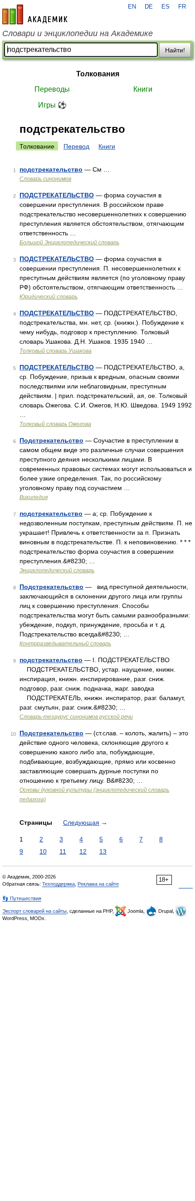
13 (103, 851)
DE (149, 7)
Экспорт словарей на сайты (34, 911)
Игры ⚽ (52, 105)
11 (62, 851)
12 (83, 851)
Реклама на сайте (98, 884)
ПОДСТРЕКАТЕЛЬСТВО (57, 195)
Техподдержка (58, 884)
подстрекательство (51, 169)
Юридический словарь (49, 297)
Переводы (52, 89)
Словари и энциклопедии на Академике (77, 33)
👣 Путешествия (21, 898)
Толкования (97, 74)
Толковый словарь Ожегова (55, 424)
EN (132, 7)
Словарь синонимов (45, 179)
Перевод (76, 146)
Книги (142, 89)
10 (43, 851)
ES (165, 7)
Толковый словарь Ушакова (56, 351)
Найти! (175, 50)
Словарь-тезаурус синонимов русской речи (76, 717)
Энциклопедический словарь (57, 570)
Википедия (34, 497)
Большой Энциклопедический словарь (69, 242)
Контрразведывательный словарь (65, 643)
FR (182, 7)
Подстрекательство (51, 440)
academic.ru (35, 14)
